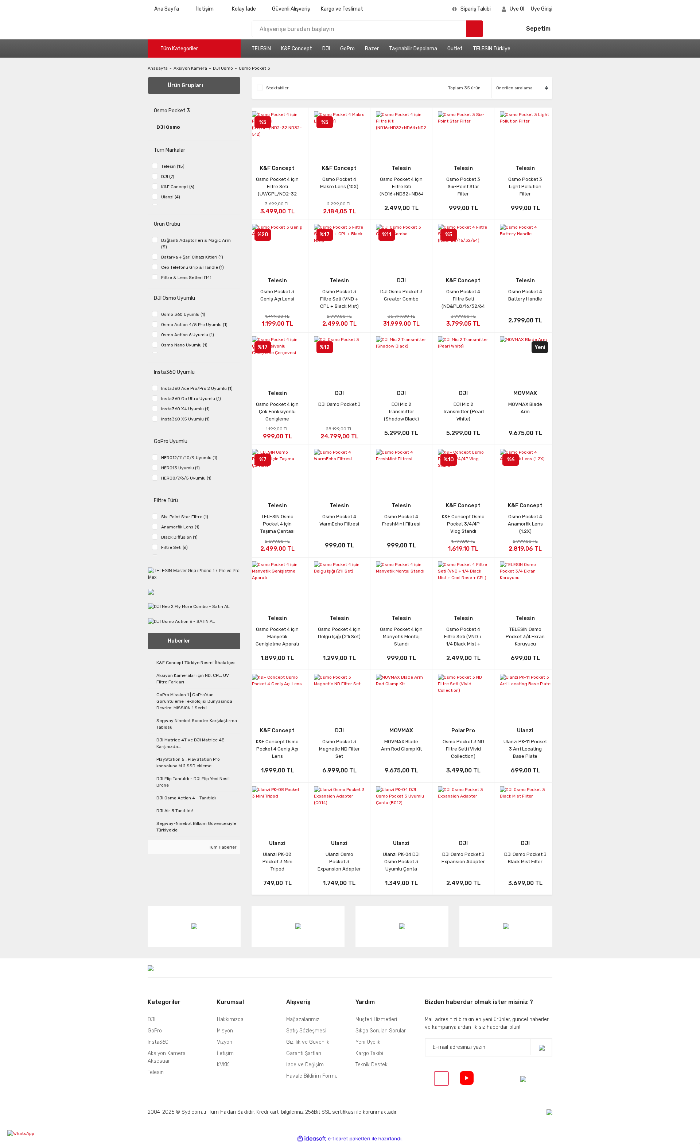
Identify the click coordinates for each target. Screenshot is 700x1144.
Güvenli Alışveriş (291, 9)
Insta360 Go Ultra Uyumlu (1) (191, 398)
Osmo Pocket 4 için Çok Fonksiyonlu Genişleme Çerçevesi (277, 412)
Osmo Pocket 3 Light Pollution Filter (525, 187)
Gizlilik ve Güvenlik (307, 1042)
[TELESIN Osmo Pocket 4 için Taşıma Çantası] (277, 471)
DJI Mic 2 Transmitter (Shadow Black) (401, 412)
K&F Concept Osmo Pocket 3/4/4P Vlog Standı (463, 524)
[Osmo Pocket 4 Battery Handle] (525, 246)
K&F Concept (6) (177, 186)
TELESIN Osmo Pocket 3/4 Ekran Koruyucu (525, 637)
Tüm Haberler (222, 847)
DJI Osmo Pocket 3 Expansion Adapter (463, 858)
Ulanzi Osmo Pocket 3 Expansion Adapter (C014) (339, 862)
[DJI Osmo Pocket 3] (339, 358)
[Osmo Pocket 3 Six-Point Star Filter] (463, 133)
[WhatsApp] (34, 1133)
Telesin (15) (172, 166)
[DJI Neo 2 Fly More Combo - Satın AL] (189, 606)
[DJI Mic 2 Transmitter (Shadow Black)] (401, 358)
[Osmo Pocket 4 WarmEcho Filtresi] (339, 471)
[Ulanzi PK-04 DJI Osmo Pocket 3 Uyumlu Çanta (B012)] (401, 808)
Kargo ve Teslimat (342, 9)
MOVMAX (525, 393)
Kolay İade (244, 9)
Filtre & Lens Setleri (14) (186, 277)
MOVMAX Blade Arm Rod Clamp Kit (401, 745)
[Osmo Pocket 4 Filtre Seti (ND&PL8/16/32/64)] (463, 246)
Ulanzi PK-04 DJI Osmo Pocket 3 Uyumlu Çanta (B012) (401, 862)
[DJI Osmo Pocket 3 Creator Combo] (401, 246)
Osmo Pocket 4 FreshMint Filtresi (401, 520)
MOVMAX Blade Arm (525, 408)
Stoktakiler (277, 87)
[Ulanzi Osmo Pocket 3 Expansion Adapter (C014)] (339, 808)
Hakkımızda (230, 1019)
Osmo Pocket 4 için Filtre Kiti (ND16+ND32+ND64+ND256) (401, 187)
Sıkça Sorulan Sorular (380, 1031)
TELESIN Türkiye (491, 49)
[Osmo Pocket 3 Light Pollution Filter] (525, 133)
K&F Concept (296, 49)
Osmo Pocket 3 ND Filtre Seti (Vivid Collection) (463, 749)
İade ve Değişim (305, 1065)
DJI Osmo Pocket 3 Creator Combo (401, 295)
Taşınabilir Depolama (413, 49)
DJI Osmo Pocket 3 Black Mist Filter (525, 858)
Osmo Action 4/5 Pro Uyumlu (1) (194, 324)
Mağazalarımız (302, 1019)
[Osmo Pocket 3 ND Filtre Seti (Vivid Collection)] (463, 696)
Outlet (455, 49)
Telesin (401, 168)
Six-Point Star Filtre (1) (184, 516)
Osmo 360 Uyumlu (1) (183, 314)
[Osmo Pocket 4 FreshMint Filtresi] (401, 471)
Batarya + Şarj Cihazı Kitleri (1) (192, 257)
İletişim (205, 9)
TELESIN (261, 49)
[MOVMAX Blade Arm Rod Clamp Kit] (401, 696)
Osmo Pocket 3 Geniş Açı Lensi (277, 295)
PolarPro (463, 730)
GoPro (347, 49)
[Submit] (541, 1047)
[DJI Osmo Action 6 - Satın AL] (181, 621)
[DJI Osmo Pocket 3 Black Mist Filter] (525, 808)
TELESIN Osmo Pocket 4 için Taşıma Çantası (277, 524)
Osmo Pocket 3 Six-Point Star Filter (463, 187)
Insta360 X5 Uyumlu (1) (185, 419)
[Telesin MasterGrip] (151, 591)
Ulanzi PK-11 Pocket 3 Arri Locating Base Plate (525, 749)
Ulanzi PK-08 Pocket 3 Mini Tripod (277, 862)
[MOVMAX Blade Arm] (525, 358)
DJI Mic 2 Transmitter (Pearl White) (463, 412)
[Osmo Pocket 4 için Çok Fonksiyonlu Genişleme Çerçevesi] (277, 358)
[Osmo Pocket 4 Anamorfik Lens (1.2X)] (525, 471)
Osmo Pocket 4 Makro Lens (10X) (339, 183)
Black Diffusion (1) (179, 537)
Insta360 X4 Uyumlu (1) (185, 408)
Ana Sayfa (166, 9)
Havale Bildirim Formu (312, 1076)
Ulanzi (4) (170, 196)
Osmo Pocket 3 (254, 68)
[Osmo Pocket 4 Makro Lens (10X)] (339, 133)
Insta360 (158, 1042)
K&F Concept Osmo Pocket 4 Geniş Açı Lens (277, 749)
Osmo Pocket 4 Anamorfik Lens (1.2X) (525, 524)
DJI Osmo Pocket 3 (339, 404)
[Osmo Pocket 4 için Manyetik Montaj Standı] (401, 583)
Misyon (225, 1031)
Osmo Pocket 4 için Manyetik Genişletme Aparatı (277, 637)
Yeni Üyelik (367, 1042)
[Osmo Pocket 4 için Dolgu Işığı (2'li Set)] (339, 583)
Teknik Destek (371, 1065)
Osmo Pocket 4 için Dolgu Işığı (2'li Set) (339, 633)
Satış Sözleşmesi (306, 1031)
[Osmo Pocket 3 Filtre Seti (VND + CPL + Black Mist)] (339, 246)
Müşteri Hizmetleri (376, 1019)
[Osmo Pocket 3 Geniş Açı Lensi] (277, 246)
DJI (326, 49)
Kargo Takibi (369, 1053)
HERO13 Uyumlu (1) (180, 467)
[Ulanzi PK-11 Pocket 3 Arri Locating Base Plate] (525, 696)
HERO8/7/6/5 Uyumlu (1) (186, 478)
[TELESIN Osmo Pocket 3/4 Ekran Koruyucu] (525, 583)
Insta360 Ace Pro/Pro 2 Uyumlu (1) (197, 388)
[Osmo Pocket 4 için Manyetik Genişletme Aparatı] (277, 583)
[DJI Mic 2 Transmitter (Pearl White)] (463, 358)
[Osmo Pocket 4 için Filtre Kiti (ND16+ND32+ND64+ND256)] (401, 133)
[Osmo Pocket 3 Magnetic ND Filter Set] (339, 696)
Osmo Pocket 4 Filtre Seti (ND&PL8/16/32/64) (463, 299)
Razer (372, 49)
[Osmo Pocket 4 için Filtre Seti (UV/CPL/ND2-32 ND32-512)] (277, 133)
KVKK (223, 1065)
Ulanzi (525, 730)
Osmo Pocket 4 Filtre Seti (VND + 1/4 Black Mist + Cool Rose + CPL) (463, 637)
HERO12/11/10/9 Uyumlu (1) (189, 457)
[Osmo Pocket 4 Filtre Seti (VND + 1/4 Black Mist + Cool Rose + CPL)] (463, 583)
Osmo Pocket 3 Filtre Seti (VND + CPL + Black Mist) (339, 299)
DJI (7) (167, 176)
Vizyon (224, 1042)
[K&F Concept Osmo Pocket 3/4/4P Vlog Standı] (463, 471)
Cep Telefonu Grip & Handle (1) (192, 267)
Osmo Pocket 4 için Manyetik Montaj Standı (401, 637)
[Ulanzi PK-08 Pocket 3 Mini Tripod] (277, 808)
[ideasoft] (311, 1138)
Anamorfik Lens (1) (180, 527)
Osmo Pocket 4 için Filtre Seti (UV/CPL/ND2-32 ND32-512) (277, 187)
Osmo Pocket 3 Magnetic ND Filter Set (339, 749)
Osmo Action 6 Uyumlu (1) (187, 334)
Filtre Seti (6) (174, 547)
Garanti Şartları (303, 1053)
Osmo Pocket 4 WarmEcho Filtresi (339, 520)
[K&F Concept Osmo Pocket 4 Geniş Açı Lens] (277, 696)
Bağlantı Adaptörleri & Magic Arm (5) (196, 243)
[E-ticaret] (349, 1139)
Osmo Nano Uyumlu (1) (184, 345)
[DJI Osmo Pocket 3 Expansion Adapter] (463, 808)
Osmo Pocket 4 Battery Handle (525, 295)
